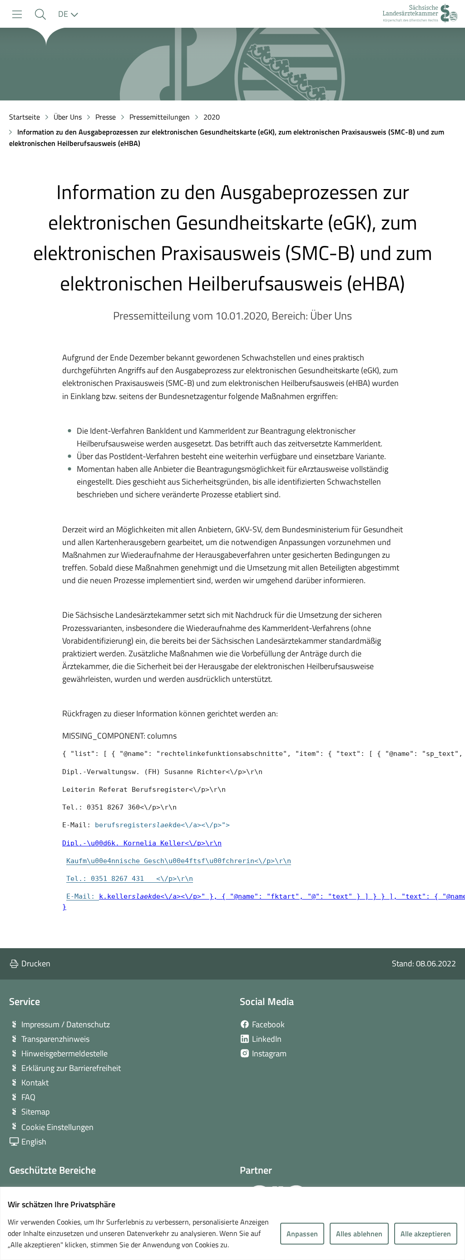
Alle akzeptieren (426, 1233)
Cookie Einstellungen (57, 1127)
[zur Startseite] (420, 14)
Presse (105, 116)
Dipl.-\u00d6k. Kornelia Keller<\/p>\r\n (142, 843)
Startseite (24, 116)
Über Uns (68, 116)
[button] (40, 14)
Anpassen (302, 1233)
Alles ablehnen (359, 1233)
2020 (211, 116)
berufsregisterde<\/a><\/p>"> (162, 825)
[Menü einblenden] (17, 14)
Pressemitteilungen (159, 116)
